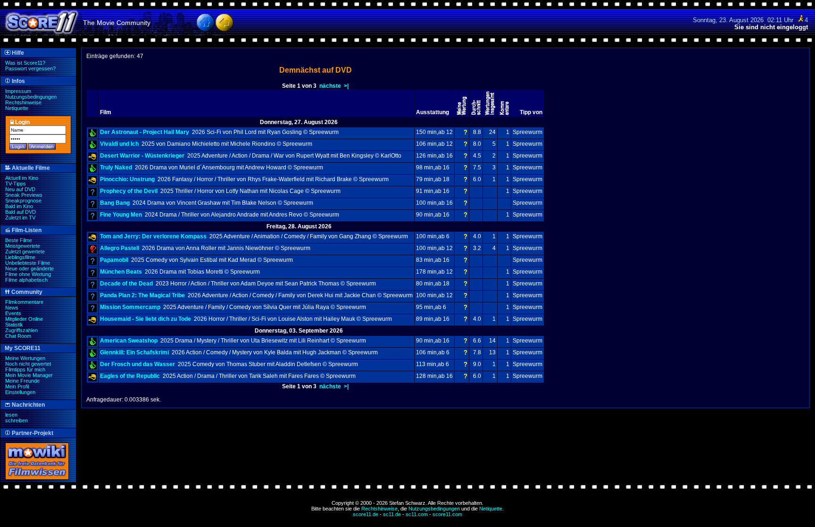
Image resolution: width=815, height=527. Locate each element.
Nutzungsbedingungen (31, 97)
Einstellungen (20, 392)
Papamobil (114, 260)
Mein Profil (17, 386)
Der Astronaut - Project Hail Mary (144, 132)
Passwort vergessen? (30, 68)
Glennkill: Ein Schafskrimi (134, 352)
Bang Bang (115, 203)
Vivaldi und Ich (119, 144)
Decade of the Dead (126, 283)
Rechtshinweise (23, 102)
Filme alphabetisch (26, 280)
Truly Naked (116, 167)
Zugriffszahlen (21, 330)
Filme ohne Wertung (28, 274)
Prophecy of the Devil (129, 191)
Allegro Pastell (119, 248)
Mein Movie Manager (29, 375)
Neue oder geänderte (29, 268)
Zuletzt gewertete (25, 251)
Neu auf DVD (20, 189)
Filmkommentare (24, 302)
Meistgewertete (22, 246)
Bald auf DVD (20, 212)
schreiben (16, 420)
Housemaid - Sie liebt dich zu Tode (145, 319)
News (11, 307)
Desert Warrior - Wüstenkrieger (142, 155)
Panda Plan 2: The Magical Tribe (142, 295)
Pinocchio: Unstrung (127, 179)
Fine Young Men (121, 214)
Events (13, 313)
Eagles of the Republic (130, 376)
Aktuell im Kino (21, 178)
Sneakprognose (23, 200)
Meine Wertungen (25, 358)
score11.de (365, 514)
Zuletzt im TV (20, 217)
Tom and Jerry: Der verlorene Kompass (153, 236)
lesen (11, 415)
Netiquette (16, 108)
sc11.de (392, 514)
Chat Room (18, 336)
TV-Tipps (15, 183)
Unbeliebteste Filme (27, 263)
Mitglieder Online (24, 319)
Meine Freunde (22, 381)
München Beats (121, 271)
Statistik (14, 324)
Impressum (18, 91)
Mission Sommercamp (130, 307)
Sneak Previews (23, 195)
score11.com (447, 514)
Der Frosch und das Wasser (137, 364)
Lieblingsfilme (20, 257)
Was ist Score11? (25, 63)
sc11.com (417, 514)
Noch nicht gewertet (28, 364)
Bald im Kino (19, 206)
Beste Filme (18, 240)
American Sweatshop (129, 340)
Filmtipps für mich (25, 369)
